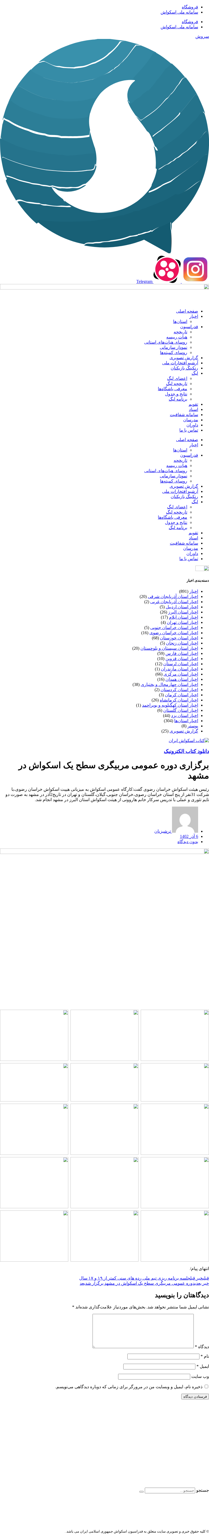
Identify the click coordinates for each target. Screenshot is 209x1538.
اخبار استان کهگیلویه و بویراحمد (170, 705)
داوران (192, 425)
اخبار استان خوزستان (179, 638)
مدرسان (190, 419)
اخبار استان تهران (182, 622)
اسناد (193, 409)
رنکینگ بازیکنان (184, 368)
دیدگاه (202, 1346)
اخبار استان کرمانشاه (179, 700)
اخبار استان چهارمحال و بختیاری (169, 684)
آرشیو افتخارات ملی (180, 363)
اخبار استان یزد (184, 715)
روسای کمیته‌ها (173, 352)
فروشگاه (190, 7)
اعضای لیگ (177, 378)
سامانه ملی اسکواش (179, 12)
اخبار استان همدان (181, 679)
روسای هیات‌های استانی (165, 342)
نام (205, 1356)
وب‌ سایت (200, 1376)
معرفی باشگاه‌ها (172, 388)
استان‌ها (180, 321)
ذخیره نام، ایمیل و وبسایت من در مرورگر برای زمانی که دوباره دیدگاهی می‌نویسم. (128, 1386)
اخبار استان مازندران (179, 669)
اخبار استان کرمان (181, 694)
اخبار (193, 316)
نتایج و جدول (176, 394)
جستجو (202, 1490)
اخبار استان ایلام (183, 617)
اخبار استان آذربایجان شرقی (173, 596)
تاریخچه (180, 331)
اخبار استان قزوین (181, 658)
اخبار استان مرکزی (181, 674)
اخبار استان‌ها (186, 720)
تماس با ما (188, 430)
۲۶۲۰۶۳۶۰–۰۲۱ (184, 1442)
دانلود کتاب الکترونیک (186, 751)
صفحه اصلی (187, 311)
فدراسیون (189, 326)
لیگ (195, 373)
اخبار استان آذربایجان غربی (174, 601)
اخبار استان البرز (183, 612)
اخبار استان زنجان (182, 643)
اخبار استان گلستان (180, 710)
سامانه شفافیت (184, 414)
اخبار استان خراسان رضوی (173, 632)
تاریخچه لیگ (176, 383)
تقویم (193, 404)
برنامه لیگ (178, 399)
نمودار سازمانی (173, 347)
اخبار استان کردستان (179, 689)
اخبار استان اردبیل (182, 607)
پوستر (193, 726)
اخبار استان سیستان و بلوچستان (169, 648)
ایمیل (202, 1366)
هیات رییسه (176, 337)
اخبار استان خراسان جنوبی (174, 627)
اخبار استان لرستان (180, 663)
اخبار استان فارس (181, 653)
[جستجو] (141, 1492)
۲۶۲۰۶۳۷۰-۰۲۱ (182, 1452)
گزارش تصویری (184, 357)
